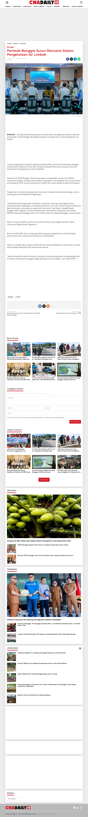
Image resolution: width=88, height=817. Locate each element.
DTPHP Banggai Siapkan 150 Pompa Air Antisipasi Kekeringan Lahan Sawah (43, 545)
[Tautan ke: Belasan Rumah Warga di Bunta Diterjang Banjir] (11, 699)
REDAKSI (41, 814)
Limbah (18, 297)
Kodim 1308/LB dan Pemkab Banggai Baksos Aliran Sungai (37, 674)
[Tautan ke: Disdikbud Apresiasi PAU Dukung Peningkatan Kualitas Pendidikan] (44, 595)
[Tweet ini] (71, 59)
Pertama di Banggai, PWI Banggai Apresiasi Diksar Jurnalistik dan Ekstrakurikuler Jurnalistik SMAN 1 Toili (49, 624)
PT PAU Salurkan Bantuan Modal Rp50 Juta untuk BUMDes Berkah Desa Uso (43, 378)
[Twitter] (44, 306)
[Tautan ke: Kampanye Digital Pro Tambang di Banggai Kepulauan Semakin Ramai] (11, 656)
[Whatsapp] (78, 59)
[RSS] (48, 306)
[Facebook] (40, 306)
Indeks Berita (50, 814)
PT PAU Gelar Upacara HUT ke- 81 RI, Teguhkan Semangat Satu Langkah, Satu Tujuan (43, 358)
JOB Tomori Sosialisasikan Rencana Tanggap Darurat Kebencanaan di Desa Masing (17, 450)
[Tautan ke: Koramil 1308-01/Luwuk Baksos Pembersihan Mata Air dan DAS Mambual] (11, 667)
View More (44, 480)
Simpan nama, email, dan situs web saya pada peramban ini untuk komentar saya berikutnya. (36, 417)
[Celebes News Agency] (44, 2)
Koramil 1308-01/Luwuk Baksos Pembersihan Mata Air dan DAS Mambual (42, 663)
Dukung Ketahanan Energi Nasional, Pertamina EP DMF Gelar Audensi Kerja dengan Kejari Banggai (18, 378)
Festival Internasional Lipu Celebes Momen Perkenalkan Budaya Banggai (23, 313)
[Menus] (7, 2)
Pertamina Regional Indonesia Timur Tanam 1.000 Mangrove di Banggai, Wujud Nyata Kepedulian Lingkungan (47, 685)
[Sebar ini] (67, 59)
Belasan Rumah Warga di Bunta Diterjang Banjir (34, 695)
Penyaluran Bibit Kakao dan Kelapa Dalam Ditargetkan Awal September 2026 (39, 541)
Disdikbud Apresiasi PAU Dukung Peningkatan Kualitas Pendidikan (34, 620)
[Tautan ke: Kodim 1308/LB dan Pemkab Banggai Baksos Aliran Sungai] (11, 677)
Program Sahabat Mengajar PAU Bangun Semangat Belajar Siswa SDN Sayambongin (47, 634)
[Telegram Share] (75, 59)
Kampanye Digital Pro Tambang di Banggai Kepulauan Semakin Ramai (42, 653)
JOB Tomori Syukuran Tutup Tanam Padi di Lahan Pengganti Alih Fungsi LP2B (68, 358)
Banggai (10, 47)
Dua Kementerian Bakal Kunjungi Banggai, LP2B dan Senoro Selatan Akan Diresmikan (68, 378)
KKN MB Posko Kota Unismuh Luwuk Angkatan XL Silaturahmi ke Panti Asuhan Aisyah (69, 471)
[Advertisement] (44, 25)
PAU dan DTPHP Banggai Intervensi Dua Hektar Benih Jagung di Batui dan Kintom (46, 555)
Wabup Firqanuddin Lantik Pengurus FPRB (68, 312)
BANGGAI (9, 60)
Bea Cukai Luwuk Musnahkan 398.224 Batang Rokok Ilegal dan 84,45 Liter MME (18, 358)
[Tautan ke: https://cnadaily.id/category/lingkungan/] (80, 648)
